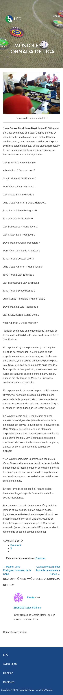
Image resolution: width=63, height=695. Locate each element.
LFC (17, 19)
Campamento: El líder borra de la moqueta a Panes (48, 570)
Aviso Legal (10, 663)
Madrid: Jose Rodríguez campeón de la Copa (17, 570)
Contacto (8, 682)
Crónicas (40, 558)
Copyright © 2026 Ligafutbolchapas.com (20, 690)
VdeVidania (47, 690)
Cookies (8, 673)
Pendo (31, 597)
